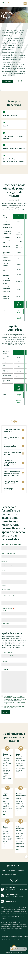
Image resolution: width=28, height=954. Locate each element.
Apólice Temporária (7, 652)
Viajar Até (4, 661)
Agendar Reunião (19, 311)
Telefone (4, 562)
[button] (14, 431)
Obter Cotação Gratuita (19, 304)
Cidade (3, 617)
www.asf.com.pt (5, 918)
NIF (2, 579)
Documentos (11, 870)
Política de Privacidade (11, 700)
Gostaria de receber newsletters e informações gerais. (14, 707)
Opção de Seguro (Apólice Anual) (11, 544)
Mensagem (4, 669)
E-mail (3, 570)
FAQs (3, 870)
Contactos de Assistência (9, 874)
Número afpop (5, 589)
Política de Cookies (6, 940)
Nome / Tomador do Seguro (9, 553)
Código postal (5, 623)
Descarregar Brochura (19, 317)
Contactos (21, 870)
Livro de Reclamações (19, 940)
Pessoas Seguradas (7, 600)
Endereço (4, 610)
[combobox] (4, 565)
